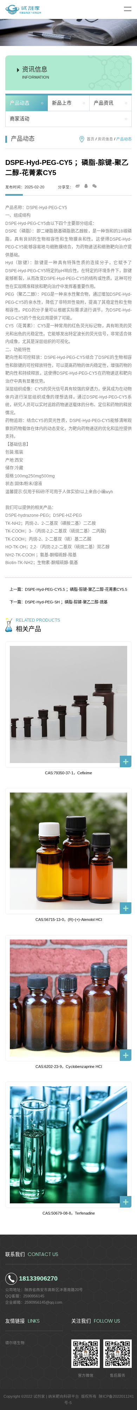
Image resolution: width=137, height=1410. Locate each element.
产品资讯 (103, 103)
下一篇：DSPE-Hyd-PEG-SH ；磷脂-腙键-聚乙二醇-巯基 (58, 602)
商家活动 (20, 118)
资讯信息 (105, 139)
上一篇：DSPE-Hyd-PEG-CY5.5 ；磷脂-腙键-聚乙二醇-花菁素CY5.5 (68, 589)
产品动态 (20, 103)
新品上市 (62, 103)
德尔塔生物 (15, 1343)
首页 (90, 139)
